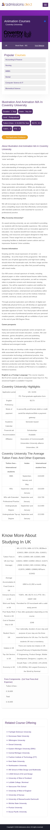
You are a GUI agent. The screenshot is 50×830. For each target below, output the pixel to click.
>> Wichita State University (16, 803)
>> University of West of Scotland (19, 778)
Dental (7, 77)
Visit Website (39, 45)
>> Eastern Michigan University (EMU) (20, 749)
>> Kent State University (15, 761)
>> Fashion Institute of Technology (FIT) (21, 757)
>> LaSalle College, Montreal (17, 782)
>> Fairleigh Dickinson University (18, 732)
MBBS (7, 71)
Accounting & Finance (13, 60)
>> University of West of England (18, 791)
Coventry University (14, 25)
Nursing (8, 65)
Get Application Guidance (15, 137)
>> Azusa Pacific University (16, 812)
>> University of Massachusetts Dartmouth (22, 799)
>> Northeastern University (16, 765)
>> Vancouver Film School (16, 786)
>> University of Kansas (15, 795)
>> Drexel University (14, 744)
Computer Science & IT (14, 83)
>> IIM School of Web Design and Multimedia (23, 770)
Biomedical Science (12, 88)
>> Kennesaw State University (17, 736)
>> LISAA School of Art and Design (19, 774)
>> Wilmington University (15, 740)
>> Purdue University (14, 807)
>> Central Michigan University (18, 753)
